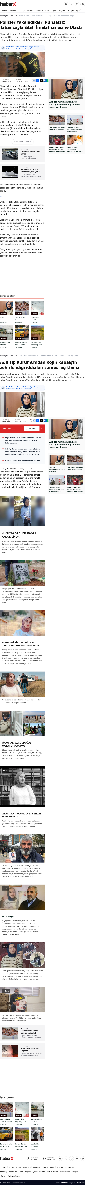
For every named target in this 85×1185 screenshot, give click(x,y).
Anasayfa (4, 16)
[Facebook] (66, 4)
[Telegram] (77, 1158)
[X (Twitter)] (71, 4)
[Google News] (34, 80)
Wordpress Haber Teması (76, 1183)
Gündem (13, 16)
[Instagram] (77, 4)
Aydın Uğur (6, 421)
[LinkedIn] (82, 4)
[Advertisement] (22, 276)
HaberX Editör (7, 81)
